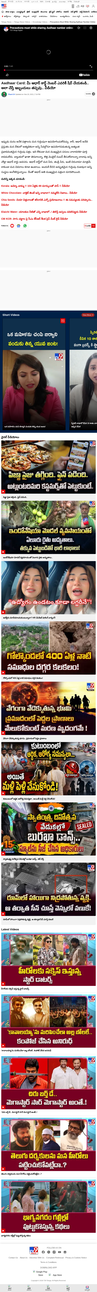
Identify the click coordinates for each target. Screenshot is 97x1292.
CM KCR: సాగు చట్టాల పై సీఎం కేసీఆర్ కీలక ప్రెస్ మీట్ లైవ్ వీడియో (34, 218)
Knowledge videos (39, 22)
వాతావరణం (43, 16)
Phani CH (11, 94)
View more (87, 315)
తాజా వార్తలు (10, 12)
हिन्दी (11, 2)
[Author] (4, 94)
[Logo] (3, 6)
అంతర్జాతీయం (65, 16)
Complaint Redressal (55, 1258)
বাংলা (41, 2)
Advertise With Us (36, 1258)
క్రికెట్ (28, 12)
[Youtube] (12, 226)
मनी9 (70, 2)
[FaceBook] (43, 1252)
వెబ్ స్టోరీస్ (74, 12)
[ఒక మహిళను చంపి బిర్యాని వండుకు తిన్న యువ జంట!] (34, 374)
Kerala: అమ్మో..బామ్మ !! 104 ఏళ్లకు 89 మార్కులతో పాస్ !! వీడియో (35, 185)
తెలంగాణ (44, 12)
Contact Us (13, 1258)
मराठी (26, 2)
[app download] (72, 6)
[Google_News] (18, 226)
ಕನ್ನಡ (19, 2)
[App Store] (56, 1276)
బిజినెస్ (66, 12)
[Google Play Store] (40, 1273)
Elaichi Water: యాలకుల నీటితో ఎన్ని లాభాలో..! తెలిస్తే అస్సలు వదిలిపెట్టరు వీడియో (44, 211)
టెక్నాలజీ (26, 16)
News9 (3, 2)
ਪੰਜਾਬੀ (47, 2)
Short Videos (11, 314)
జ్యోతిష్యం (17, 16)
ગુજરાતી (34, 2)
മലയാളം (62, 2)
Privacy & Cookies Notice (76, 1258)
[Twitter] (48, 1252)
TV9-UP (77, 2)
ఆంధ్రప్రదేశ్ (35, 12)
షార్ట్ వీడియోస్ (85, 12)
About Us (24, 1258)
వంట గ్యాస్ (76, 16)
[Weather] (78, 6)
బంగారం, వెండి (88, 16)
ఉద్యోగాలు (7, 16)
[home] (2, 11)
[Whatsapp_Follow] (25, 226)
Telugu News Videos (22, 22)
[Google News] (65, 1252)
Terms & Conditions (48, 1262)
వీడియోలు (53, 16)
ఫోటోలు (59, 12)
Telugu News (6, 22)
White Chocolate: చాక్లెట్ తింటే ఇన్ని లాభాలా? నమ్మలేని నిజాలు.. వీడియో (39, 192)
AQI (82, 6)
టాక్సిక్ (34, 16)
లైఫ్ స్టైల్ (52, 12)
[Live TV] (87, 6)
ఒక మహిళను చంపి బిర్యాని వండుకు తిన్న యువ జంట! (25, 426)
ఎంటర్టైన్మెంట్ (20, 12)
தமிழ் (54, 2)
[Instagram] (54, 1252)
